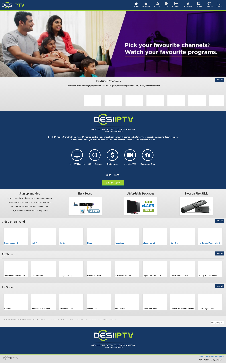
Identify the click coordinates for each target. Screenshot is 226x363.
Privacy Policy (219, 356)
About (201, 356)
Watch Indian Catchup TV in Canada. (112, 319)
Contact (206, 356)
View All (220, 80)
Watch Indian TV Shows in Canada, (72, 319)
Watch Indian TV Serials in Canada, (53, 319)
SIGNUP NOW (113, 183)
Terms (212, 356)
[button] (17, 44)
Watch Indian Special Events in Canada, (92, 319)
